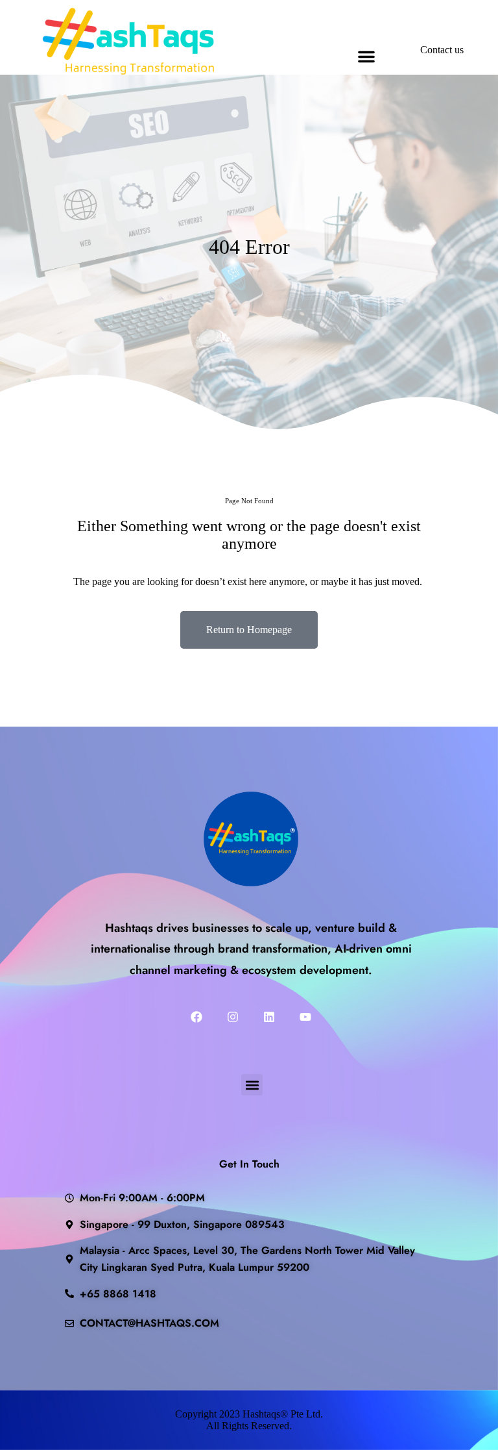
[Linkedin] (269, 1017)
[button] (366, 56)
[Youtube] (305, 1017)
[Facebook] (196, 1017)
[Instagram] (232, 1017)
